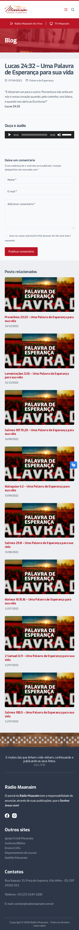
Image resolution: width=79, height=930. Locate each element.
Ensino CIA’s (13, 848)
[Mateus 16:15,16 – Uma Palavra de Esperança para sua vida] (39, 577)
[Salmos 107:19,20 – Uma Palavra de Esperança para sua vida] (39, 407)
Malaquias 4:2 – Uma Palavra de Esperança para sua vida (37, 488)
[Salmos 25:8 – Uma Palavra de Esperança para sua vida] (39, 520)
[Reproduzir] (9, 135)
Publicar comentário (21, 251)
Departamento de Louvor (21, 852)
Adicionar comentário (21, 204)
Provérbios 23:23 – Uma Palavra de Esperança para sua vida (39, 319)
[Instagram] (14, 815)
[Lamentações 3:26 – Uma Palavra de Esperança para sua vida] (39, 351)
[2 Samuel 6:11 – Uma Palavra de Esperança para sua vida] (39, 633)
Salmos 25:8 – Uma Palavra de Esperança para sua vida (39, 545)
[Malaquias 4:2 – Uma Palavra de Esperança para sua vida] (39, 464)
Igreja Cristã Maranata (19, 838)
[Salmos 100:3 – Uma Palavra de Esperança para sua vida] (39, 690)
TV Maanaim (61, 23)
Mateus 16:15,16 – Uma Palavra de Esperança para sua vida (38, 601)
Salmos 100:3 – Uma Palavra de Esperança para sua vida (39, 714)
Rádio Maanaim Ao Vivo (28, 23)
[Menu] (66, 9)
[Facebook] (7, 815)
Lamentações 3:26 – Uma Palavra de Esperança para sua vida (37, 375)
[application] (39, 134)
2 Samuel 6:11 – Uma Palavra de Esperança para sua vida (39, 658)
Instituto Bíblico (15, 843)
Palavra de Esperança (41, 80)
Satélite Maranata (16, 857)
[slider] (67, 134)
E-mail (12, 191)
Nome (12, 179)
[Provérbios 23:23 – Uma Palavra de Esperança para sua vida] (39, 294)
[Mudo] (59, 135)
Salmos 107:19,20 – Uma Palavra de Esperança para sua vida (39, 432)
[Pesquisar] (72, 9)
